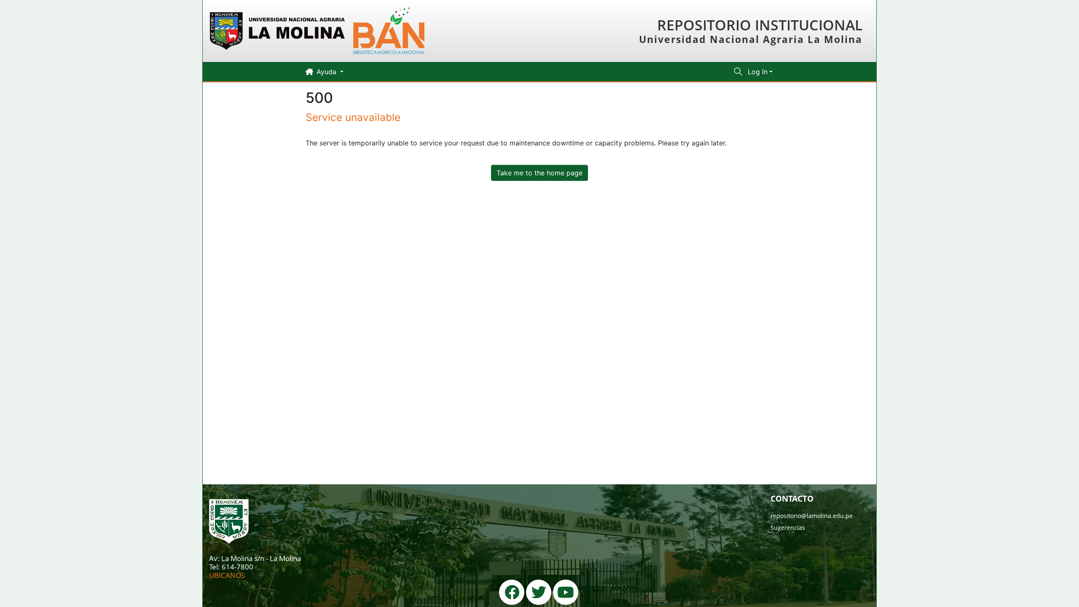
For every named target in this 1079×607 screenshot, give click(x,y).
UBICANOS (227, 575)
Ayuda (327, 71)
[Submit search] (738, 72)
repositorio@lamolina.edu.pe (811, 516)
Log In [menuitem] (758, 71)
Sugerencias (787, 528)
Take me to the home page (539, 173)
